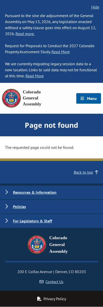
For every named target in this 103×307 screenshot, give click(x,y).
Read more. (25, 33)
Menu (91, 98)
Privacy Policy (55, 298)
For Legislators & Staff (32, 220)
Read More (61, 51)
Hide (95, 7)
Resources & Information (34, 192)
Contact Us (55, 281)
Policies (19, 206)
